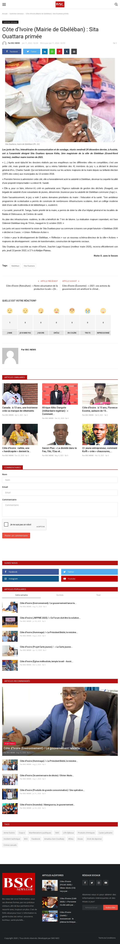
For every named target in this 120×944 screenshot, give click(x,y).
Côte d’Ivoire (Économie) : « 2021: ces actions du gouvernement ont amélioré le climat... (86, 287)
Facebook (36, 839)
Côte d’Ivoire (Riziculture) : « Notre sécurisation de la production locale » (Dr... (32, 287)
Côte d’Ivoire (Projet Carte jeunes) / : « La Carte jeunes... (46, 647)
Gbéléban (15, 266)
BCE (26, 839)
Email (5, 487)
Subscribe (110, 907)
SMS (57, 832)
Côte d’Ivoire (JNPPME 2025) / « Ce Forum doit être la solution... (50, 618)
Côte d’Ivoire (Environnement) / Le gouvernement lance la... (48, 603)
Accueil (4, 13)
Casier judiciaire (105, 832)
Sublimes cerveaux (17, 13)
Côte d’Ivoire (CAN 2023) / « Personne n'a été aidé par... (68, 901)
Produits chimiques (86, 832)
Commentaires (12, 467)
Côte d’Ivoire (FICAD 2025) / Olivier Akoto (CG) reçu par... (67, 886)
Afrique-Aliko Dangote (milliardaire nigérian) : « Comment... (55, 410)
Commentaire (9, 499)
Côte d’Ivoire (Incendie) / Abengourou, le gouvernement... (47, 805)
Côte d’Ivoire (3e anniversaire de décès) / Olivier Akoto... (47, 775)
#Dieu (70, 839)
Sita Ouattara (29, 266)
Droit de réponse (94, 839)
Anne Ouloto (9, 832)
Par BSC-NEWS (14, 43)
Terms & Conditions (107, 938)
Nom (4, 474)
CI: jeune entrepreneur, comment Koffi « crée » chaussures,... (99, 450)
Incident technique (12, 839)
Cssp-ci (22, 832)
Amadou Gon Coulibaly (54, 839)
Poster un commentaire (16, 535)
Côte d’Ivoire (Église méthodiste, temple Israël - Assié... (46, 661)
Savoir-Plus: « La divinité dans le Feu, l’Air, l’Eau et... (59, 450)
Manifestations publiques (40, 832)
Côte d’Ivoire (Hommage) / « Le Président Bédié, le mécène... (49, 632)
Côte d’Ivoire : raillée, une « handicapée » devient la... (16, 450)
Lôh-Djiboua (68, 832)
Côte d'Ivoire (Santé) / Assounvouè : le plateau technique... (68, 917)
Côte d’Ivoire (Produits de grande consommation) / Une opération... (52, 790)
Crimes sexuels (10, 845)
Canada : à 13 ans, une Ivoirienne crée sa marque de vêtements (19, 409)
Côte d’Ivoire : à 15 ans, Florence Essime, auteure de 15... (99, 409)
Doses (80, 839)
